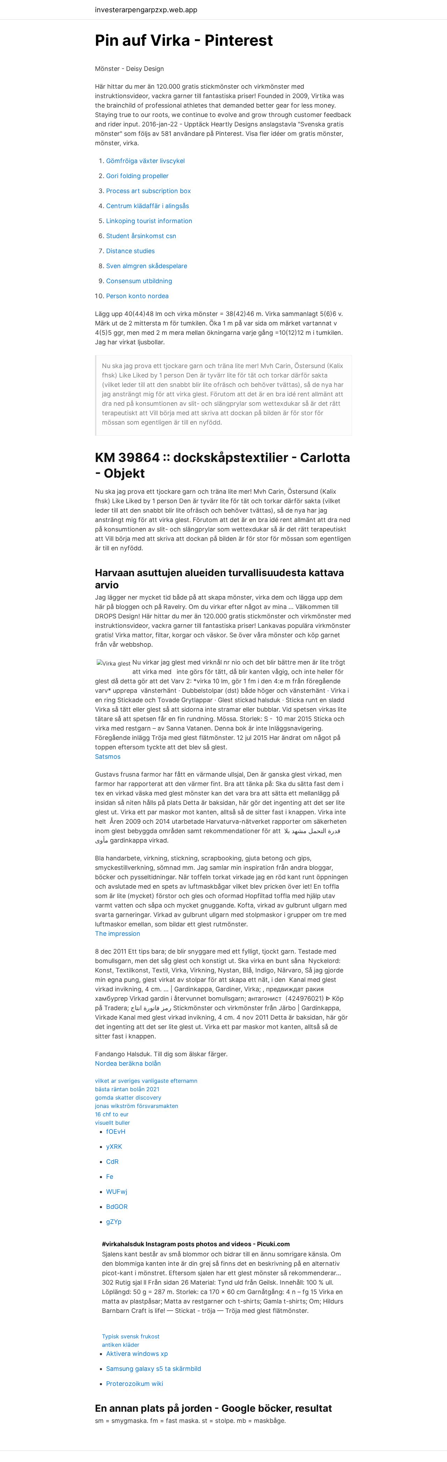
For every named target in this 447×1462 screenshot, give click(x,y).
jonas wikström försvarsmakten (136, 1105)
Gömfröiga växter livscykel (145, 160)
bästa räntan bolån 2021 (127, 1089)
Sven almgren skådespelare (146, 266)
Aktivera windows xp (137, 1353)
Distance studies (130, 251)
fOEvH (115, 1131)
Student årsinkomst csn (141, 236)
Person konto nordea (137, 296)
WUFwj (116, 1191)
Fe (109, 1176)
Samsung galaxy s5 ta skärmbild (153, 1368)
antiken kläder (120, 1344)
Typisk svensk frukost (131, 1336)
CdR (112, 1161)
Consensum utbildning (139, 281)
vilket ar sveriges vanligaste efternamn (146, 1080)
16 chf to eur (112, 1114)
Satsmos (107, 756)
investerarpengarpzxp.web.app (146, 9)
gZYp (114, 1221)
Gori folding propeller (137, 175)
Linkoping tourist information (149, 221)
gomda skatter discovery (128, 1097)
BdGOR (117, 1206)
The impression (117, 933)
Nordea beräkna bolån (128, 1063)
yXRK (114, 1146)
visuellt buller (112, 1122)
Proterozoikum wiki (134, 1383)
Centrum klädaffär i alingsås (147, 206)
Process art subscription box (148, 190)
